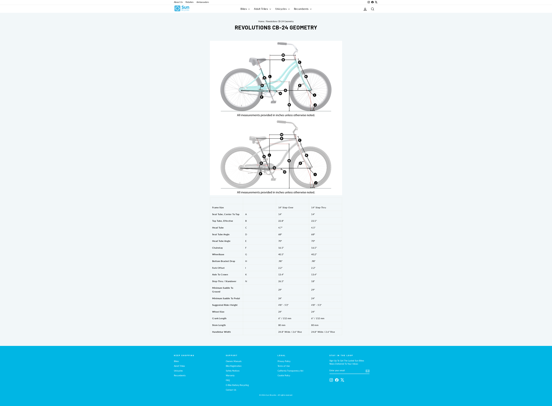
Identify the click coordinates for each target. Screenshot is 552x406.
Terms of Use (284, 366)
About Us (178, 2)
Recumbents (301, 8)
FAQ (228, 380)
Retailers (190, 2)
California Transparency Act (290, 371)
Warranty (230, 375)
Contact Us (231, 390)
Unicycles (281, 8)
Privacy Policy (284, 361)
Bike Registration (234, 366)
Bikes (244, 8)
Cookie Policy (284, 375)
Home (261, 21)
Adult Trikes (261, 8)
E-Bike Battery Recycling (237, 385)
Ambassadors (203, 2)
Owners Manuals (234, 361)
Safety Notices (233, 371)
